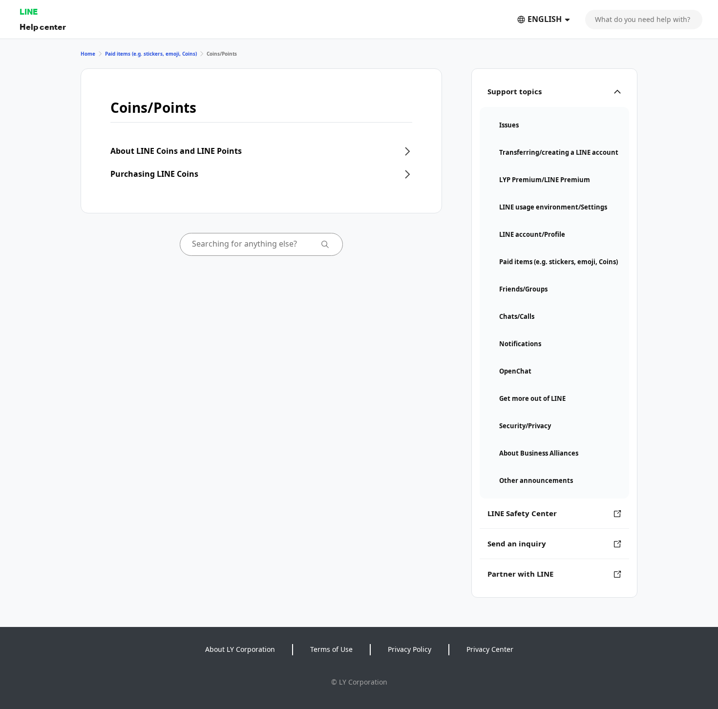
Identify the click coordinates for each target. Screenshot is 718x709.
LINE (29, 11)
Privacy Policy (409, 649)
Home (88, 53)
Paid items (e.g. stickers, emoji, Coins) (151, 53)
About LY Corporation (240, 649)
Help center (43, 26)
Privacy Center (489, 649)
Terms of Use (331, 649)
